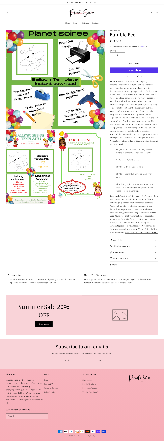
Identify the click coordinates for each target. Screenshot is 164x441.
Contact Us (49, 384)
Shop (46, 380)
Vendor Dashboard (90, 392)
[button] (8, 12)
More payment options (134, 76)
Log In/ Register (89, 384)
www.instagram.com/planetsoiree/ (126, 226)
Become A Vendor (89, 388)
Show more (44, 324)
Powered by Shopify (89, 436)
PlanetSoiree (78, 436)
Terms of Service (51, 388)
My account (87, 380)
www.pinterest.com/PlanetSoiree (135, 229)
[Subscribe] (100, 360)
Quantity (113, 51)
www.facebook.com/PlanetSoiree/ (141, 232)
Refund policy (50, 392)
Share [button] (114, 265)
